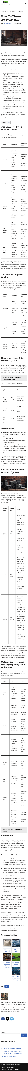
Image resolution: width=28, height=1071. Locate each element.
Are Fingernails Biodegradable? (9, 1056)
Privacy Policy (10, 1067)
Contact (17, 1069)
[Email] (12, 1019)
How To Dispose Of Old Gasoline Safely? (11, 1046)
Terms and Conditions (6, 1069)
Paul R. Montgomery (7, 23)
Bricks (6, 986)
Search (3, 1032)
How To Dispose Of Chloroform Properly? (12, 1051)
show (8, 122)
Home (2, 11)
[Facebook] (3, 1019)
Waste (6, 11)
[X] (7, 1019)
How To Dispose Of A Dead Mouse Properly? (7, 964)
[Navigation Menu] (25, 3)
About (2, 1067)
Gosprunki (17, 1064)
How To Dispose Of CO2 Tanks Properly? (11, 1053)
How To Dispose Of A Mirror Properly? (11, 1048)
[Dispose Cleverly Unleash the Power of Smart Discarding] (5, 3)
